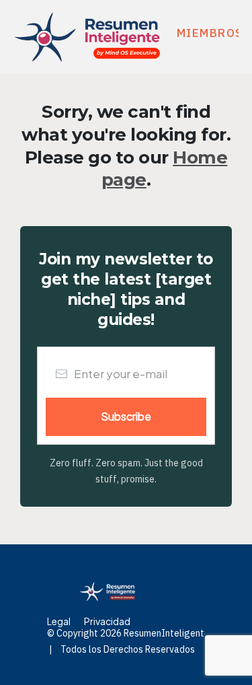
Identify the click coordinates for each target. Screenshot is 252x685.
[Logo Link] (87, 37)
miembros (210, 33)
